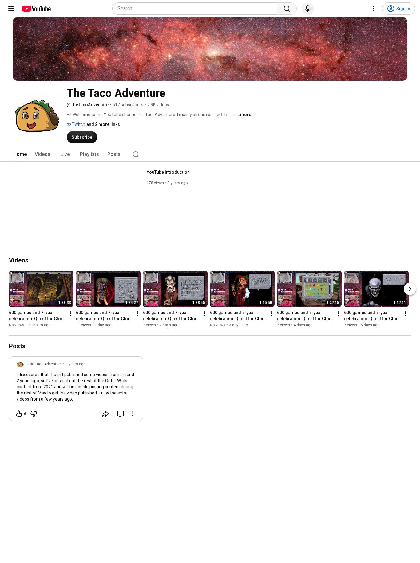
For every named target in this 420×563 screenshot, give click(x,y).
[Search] (287, 8)
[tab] (20, 154)
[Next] (410, 289)
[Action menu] (133, 414)
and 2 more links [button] (103, 124)
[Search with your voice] (308, 8)
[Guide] (11, 8)
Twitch (78, 124)
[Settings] (373, 8)
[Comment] (120, 414)
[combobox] (196, 8)
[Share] (106, 414)
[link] (76, 390)
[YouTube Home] (36, 8)
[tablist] (210, 154)
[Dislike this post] (33, 414)
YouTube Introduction (168, 172)
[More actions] (70, 314)
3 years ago (75, 364)
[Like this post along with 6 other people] (19, 414)
